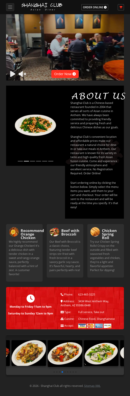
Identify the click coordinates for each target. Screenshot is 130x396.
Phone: (68, 294)
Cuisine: (69, 319)
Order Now (63, 74)
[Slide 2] (26, 161)
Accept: (69, 325)
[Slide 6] (50, 161)
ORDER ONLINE (93, 7)
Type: (67, 312)
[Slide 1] (20, 161)
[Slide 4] (38, 161)
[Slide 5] (44, 161)
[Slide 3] (32, 161)
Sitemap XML (92, 386)
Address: (68, 301)
